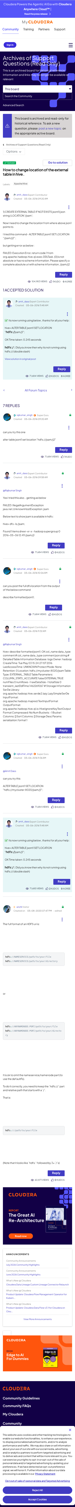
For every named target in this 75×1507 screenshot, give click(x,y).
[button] (69, 206)
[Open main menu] (70, 45)
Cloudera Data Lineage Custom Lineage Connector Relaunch (37, 1284)
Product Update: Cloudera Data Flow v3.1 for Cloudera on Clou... (35, 1309)
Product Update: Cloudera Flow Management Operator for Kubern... (36, 1296)
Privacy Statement (45, 1473)
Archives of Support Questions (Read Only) (28, 144)
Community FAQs (17, 1406)
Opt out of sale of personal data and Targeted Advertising (37, 1480)
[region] (37, 1465)
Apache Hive (20, 183)
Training (28, 29)
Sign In (10, 45)
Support (59, 29)
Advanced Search (13, 105)
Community (10, 29)
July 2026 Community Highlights (23, 1264)
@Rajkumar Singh (12, 490)
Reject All (37, 1490)
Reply (64, 274)
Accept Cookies (37, 1499)
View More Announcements (37, 1319)
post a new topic (50, 128)
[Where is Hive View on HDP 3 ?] (71, 390)
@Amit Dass (9, 771)
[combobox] (37, 96)
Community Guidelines (21, 1398)
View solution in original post (20, 358)
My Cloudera (13, 1414)
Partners (44, 29)
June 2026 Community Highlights (23, 1274)
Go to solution (58, 162)
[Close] (70, 1430)
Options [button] (11, 151)
